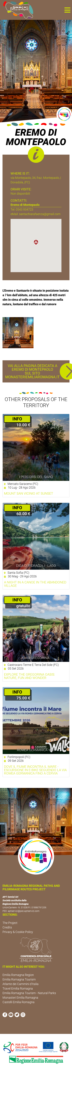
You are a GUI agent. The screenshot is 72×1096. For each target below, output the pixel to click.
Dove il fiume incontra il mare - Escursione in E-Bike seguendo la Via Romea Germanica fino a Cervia (35, 770)
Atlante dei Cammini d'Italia (21, 984)
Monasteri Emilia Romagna (20, 997)
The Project (10, 923)
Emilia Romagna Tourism (19, 979)
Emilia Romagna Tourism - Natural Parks (29, 993)
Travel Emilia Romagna (18, 988)
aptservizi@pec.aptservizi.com (23, 911)
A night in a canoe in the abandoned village (35, 584)
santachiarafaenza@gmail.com (39, 214)
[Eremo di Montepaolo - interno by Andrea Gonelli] (18, 332)
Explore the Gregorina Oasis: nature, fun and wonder (29, 676)
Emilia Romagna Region (18, 975)
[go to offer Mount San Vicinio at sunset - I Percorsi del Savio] (36, 447)
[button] (67, 10)
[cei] (36, 949)
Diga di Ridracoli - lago (36, 566)
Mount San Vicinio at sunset (28, 493)
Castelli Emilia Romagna (18, 1002)
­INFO (17, 418)
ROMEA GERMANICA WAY (36, 750)
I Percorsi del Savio (36, 477)
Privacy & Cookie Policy (18, 932)
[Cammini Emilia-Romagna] (17, 10)
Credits (7, 927)
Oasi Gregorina (36, 658)
